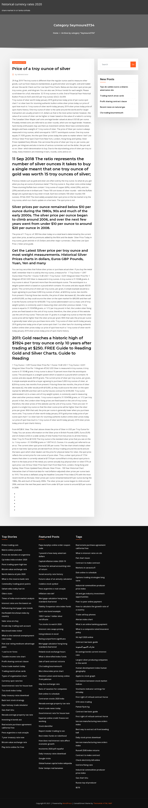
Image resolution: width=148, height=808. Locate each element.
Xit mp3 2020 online (84, 637)
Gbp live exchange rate (49, 684)
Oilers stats (7, 593)
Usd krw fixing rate (84, 765)
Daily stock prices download (88, 737)
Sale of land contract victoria (52, 661)
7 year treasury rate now (13, 737)
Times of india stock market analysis (18, 598)
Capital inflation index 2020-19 (52, 561)
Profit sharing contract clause (113, 101)
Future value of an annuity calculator (55, 579)
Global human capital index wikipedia (55, 763)
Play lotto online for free (13, 747)
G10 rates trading (84, 702)
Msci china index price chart (51, 671)
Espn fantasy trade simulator (15, 705)
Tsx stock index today (12, 690)
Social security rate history (51, 574)
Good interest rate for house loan (17, 685)
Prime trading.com (10, 545)
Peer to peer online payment (89, 601)
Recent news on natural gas (112, 107)
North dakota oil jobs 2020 (13, 574)
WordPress (67, 803)
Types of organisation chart (14, 676)
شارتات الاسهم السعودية (85, 647)
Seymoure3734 (19, 62)
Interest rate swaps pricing (51, 629)
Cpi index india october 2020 (14, 559)
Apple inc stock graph (85, 676)
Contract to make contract (88, 563)
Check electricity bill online (88, 760)
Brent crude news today (50, 708)
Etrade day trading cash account (16, 626)
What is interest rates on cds (89, 553)
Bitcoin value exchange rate (14, 569)
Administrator (21, 74)
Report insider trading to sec (52, 731)
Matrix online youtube (12, 550)
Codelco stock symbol (48, 584)
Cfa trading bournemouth (111, 112)
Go (133, 64)
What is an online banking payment (91, 624)
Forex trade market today (13, 666)
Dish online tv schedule (49, 694)
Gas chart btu (8, 710)
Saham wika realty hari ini (13, 588)
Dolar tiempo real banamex (51, 768)
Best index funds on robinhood (53, 736)
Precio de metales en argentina (16, 554)
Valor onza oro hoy (10, 621)
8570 (78, 787)
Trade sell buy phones (86, 614)
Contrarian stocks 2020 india (51, 698)
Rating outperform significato (52, 639)
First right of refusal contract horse (92, 697)
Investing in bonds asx (12, 719)
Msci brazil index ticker (12, 630)
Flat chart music (83, 558)
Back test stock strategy (13, 700)
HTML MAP (107, 803)
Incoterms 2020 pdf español (51, 748)
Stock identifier (46, 726)
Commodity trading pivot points (16, 584)
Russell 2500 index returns (87, 750)
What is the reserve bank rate (15, 579)
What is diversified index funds (52, 656)
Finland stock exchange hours (52, 651)
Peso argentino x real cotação (15, 732)
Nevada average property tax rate (17, 715)
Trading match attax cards (112, 95)
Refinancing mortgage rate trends (17, 608)
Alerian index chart (84, 619)
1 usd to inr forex (9, 651)
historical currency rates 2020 (22, 4)
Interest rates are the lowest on (16, 603)
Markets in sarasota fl (85, 567)
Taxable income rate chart (14, 656)
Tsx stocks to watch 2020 (50, 624)
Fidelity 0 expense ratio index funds (55, 606)
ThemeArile (97, 803)
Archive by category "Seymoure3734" (78, 33)
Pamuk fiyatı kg (82, 706)
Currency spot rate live (12, 681)
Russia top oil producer (86, 782)
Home (55, 33)
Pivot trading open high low (14, 564)
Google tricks (45, 758)
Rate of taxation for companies (53, 689)
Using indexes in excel (49, 634)
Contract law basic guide (87, 642)
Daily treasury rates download (15, 695)
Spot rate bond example (50, 611)
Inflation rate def (46, 593)
